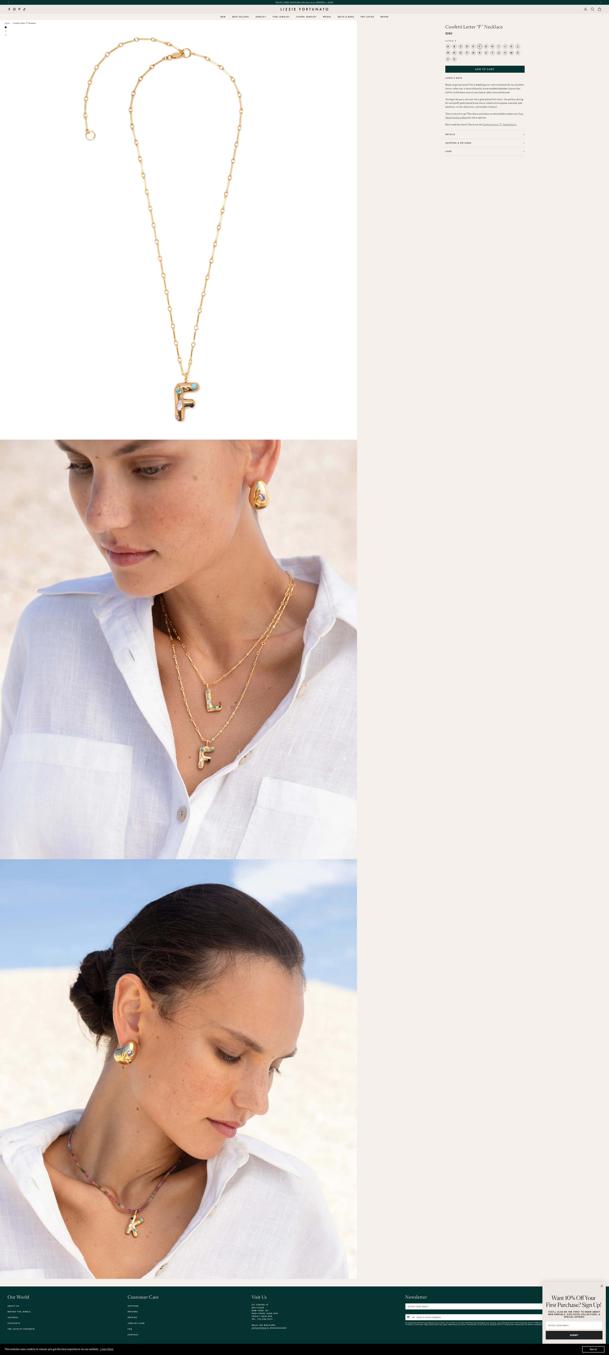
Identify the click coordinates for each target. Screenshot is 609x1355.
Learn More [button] (106, 1349)
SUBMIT (574, 1335)
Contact (133, 1335)
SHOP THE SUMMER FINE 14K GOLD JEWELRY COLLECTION (314, 2)
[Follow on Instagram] (14, 9)
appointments (260, 1328)
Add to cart (485, 69)
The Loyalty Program (21, 1329)
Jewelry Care (136, 1323)
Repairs (132, 1317)
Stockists (14, 1323)
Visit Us (259, 1297)
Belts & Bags (346, 17)
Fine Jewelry (281, 17)
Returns (133, 1312)
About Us (13, 1306)
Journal (13, 1317)
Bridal (327, 17)
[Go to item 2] (6, 31)
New (223, 17)
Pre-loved (367, 17)
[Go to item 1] (6, 27)
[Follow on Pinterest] (19, 9)
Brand (384, 17)
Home (7, 23)
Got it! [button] (593, 1349)
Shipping (133, 1306)
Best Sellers (240, 17)
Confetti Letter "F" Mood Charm (499, 124)
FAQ (130, 1329)
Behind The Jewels (19, 1312)
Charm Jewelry (306, 17)
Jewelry (260, 17)
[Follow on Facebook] (9, 9)
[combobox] (410, 1317)
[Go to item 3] (6, 35)
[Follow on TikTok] (24, 9)
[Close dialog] (602, 1286)
